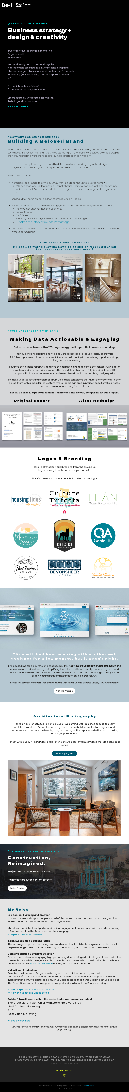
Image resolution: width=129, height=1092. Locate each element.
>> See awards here (19, 1020)
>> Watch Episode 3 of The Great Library (31, 989)
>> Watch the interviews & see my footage (42, 222)
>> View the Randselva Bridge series (28, 992)
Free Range (23, 4)
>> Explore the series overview (25, 934)
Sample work (19, 106)
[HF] (7, 5)
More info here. (88, 1085)
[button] (125, 5)
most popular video (41, 963)
